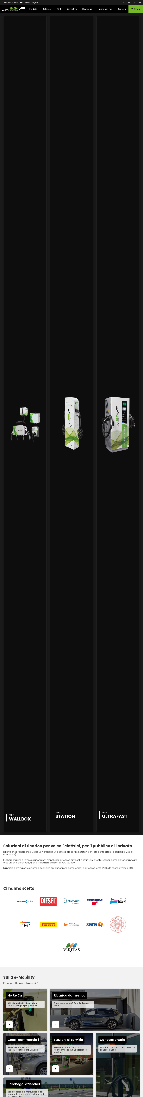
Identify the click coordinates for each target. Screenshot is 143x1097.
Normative (72, 9)
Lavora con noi (105, 9)
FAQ (59, 9)
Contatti (121, 9)
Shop (136, 9)
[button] (33, 9)
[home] (13, 9)
